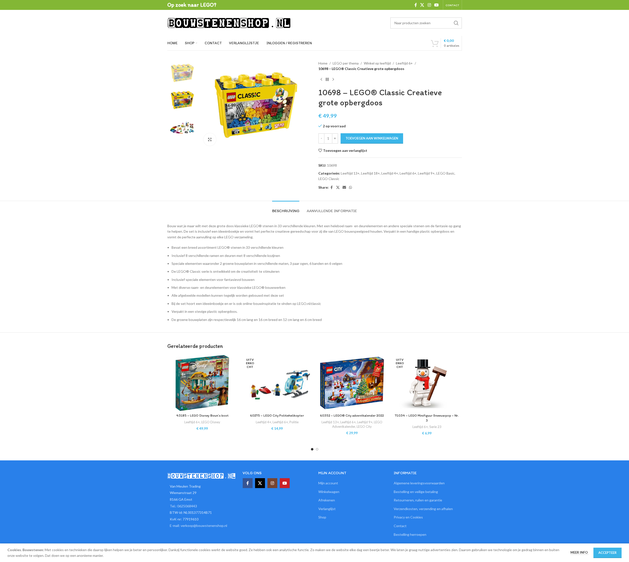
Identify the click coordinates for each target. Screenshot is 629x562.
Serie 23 (435, 427)
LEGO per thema (346, 63)
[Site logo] (229, 22)
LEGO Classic (328, 179)
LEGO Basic (445, 173)
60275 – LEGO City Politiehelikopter (277, 415)
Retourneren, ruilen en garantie (418, 500)
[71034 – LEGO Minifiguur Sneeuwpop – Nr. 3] (427, 383)
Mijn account (328, 483)
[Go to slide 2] (317, 449)
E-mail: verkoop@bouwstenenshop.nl (198, 525)
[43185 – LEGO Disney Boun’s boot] (202, 383)
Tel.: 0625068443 (183, 506)
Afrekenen (326, 500)
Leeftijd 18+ (370, 173)
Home (322, 63)
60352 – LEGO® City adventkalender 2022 (352, 415)
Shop (322, 517)
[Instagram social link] (429, 5)
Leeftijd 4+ (389, 173)
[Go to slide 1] (312, 449)
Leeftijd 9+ (426, 173)
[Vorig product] (321, 80)
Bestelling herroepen (410, 534)
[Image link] (201, 475)
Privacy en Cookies (408, 517)
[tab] (285, 208)
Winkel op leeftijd (377, 63)
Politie (294, 422)
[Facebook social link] (416, 5)
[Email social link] (344, 187)
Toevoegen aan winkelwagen (372, 138)
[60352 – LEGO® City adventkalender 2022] (352, 383)
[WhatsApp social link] (350, 187)
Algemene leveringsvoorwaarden (419, 483)
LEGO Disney (210, 422)
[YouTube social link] (436, 5)
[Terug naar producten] (327, 80)
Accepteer (607, 553)
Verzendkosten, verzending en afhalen (423, 509)
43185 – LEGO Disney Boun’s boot (202, 415)
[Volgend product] (333, 80)
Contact (400, 526)
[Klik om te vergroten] (210, 139)
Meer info (579, 552)
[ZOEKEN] (456, 23)
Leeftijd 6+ (404, 63)
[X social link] (422, 5)
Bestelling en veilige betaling (416, 492)
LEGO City (364, 426)
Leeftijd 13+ (350, 173)
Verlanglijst (327, 509)
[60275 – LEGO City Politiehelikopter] (277, 383)
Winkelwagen (328, 492)
